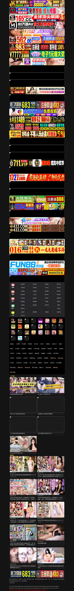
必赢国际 (23, 348)
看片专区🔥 (34, 367)
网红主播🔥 (12, 372)
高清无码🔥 (48, 367)
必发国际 (49, 353)
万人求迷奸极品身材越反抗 (17, 433)
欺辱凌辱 (23, 294)
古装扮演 (23, 298)
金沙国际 (25, 362)
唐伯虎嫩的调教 (42, 543)
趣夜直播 (37, 353)
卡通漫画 (23, 305)
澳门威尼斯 (59, 362)
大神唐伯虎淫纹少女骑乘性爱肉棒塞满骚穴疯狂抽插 (51, 566)
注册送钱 (48, 344)
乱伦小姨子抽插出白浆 (16, 453)
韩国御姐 (35, 291)
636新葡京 (39, 358)
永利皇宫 (25, 358)
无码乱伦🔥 (60, 358)
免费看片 (40, 362)
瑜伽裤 (46, 301)
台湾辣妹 (23, 291)
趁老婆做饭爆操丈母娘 (16, 394)
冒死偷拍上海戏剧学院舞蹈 (45, 414)
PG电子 (42, 344)
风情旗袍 (23, 301)
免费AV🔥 (55, 367)
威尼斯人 (12, 344)
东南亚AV (59, 291)
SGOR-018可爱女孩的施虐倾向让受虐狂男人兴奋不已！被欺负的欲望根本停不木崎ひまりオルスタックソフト (51, 476)
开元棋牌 (24, 344)
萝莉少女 (59, 284)
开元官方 (12, 362)
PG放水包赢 (36, 348)
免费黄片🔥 (53, 358)
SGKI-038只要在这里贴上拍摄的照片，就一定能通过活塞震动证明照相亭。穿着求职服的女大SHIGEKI (23, 544)
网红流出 (47, 294)
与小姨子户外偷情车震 (44, 394)
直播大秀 (52, 362)
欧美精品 (47, 284)
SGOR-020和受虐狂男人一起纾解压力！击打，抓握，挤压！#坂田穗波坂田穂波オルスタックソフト (50, 499)
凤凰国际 (30, 348)
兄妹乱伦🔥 (27, 367)
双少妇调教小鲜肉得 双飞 (45, 433)
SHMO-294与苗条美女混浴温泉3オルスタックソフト (50, 521)
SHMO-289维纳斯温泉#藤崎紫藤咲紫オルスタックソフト (23, 475)
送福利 (60, 344)
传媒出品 (23, 308)
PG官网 (18, 344)
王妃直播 (18, 353)
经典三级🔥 (12, 367)
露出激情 (35, 305)
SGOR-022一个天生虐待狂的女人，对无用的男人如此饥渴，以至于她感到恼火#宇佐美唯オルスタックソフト (23, 522)
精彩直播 (50, 348)
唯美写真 (47, 305)
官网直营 (30, 344)
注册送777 (54, 344)
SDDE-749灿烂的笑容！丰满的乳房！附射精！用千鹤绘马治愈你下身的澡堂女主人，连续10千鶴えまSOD (23, 499)
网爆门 (58, 305)
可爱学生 (47, 298)
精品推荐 (23, 284)
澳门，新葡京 (33, 362)
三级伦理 (23, 287)
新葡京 (11, 348)
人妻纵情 (47, 312)
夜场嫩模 (43, 353)
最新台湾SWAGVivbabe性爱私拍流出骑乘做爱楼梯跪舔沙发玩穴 (23, 566)
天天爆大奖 (18, 362)
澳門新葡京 (18, 358)
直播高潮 (43, 348)
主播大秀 (12, 353)
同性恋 (58, 308)
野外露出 (59, 294)
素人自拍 (59, 287)
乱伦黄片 (24, 353)
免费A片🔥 (20, 367)
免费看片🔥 (32, 358)
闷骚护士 (59, 301)
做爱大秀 (46, 362)
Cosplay (46, 287)
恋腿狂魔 (59, 298)
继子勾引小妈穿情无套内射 (17, 414)
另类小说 (23, 315)
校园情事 (35, 312)
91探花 (34, 294)
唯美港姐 (47, 291)
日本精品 (35, 287)
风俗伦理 (59, 312)
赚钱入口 (41, 367)
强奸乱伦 (35, 284)
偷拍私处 (31, 353)
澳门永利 (36, 344)
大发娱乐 (12, 358)
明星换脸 (35, 301)
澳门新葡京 (56, 353)
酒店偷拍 (61, 348)
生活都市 (23, 312)
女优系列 (35, 298)
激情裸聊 (46, 358)
